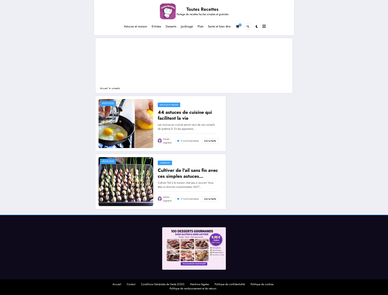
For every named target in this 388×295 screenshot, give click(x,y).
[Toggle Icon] (263, 26)
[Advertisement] (194, 64)
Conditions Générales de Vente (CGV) (162, 284)
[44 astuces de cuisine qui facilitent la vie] (126, 123)
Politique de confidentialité (230, 284)
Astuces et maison (135, 26)
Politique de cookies (262, 284)
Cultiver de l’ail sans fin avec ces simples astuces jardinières (188, 173)
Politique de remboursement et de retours (193, 288)
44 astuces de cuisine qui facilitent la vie (185, 115)
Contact (131, 284)
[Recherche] (248, 26)
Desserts (171, 26)
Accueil (116, 284)
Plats (200, 26)
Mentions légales (199, 284)
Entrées (156, 26)
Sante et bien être (219, 26)
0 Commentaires (190, 140)
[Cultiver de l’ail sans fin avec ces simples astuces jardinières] (126, 181)
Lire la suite (210, 140)
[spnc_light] (257, 26)
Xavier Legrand (167, 141)
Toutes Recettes (202, 9)
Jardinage (187, 26)
